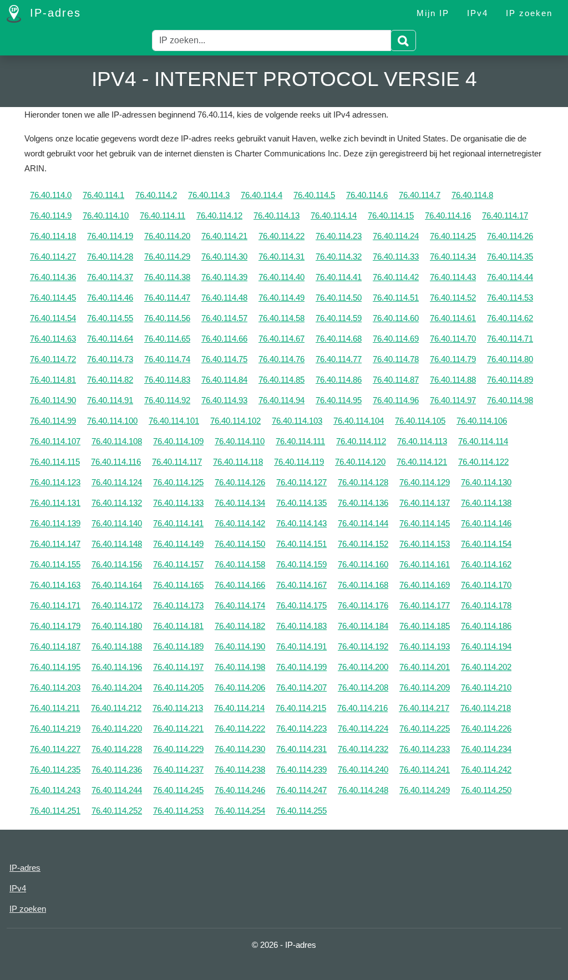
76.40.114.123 (55, 482)
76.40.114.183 (301, 626)
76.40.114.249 (424, 790)
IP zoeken (529, 13)
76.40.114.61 (453, 318)
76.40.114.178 (486, 605)
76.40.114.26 (510, 236)
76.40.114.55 (110, 318)
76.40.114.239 (301, 769)
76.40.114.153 (424, 544)
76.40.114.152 (363, 544)
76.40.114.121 (422, 461)
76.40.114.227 (55, 749)
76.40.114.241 (424, 769)
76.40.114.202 (486, 667)
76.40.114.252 (117, 810)
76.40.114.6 (367, 195)
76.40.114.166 (240, 585)
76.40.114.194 (486, 646)
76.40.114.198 (240, 667)
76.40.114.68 (339, 338)
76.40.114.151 (301, 544)
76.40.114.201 (424, 667)
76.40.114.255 (301, 810)
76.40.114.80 (510, 359)
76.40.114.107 (55, 441)
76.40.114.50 (339, 297)
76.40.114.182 (240, 626)
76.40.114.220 (117, 728)
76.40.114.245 (178, 790)
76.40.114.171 (55, 605)
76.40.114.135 (301, 502)
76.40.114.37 (110, 277)
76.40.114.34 (453, 256)
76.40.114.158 (240, 564)
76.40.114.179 (55, 626)
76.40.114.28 (110, 256)
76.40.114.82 (110, 379)
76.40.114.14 (334, 215)
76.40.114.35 (510, 256)
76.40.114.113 (422, 441)
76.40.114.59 (339, 318)
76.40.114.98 (510, 400)
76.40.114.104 (358, 420)
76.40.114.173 (178, 605)
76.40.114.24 (396, 236)
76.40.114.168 (363, 585)
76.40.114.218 (485, 708)
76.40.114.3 (209, 195)
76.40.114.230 (240, 749)
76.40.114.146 (486, 523)
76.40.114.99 (53, 420)
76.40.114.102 (235, 420)
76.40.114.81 (53, 379)
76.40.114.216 (362, 708)
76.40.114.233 (424, 749)
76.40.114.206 (240, 687)
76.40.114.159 (301, 564)
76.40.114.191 (301, 646)
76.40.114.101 (174, 420)
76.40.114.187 (55, 646)
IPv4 (477, 13)
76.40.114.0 (51, 195)
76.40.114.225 (424, 728)
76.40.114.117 (177, 461)
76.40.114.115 (55, 461)
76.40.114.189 (178, 646)
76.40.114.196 (117, 667)
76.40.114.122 (483, 461)
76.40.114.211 (55, 708)
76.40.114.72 (53, 359)
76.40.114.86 (339, 379)
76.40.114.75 (224, 359)
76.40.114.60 (396, 318)
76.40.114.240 (363, 769)
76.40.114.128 (363, 482)
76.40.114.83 (167, 379)
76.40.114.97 (453, 400)
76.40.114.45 (53, 297)
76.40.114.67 (281, 338)
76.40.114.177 (424, 605)
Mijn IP (433, 13)
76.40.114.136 (363, 502)
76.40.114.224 (363, 728)
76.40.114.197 (178, 667)
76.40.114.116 (116, 461)
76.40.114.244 (117, 790)
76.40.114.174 (240, 605)
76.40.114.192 (363, 646)
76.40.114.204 (117, 687)
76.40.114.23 (339, 236)
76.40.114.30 (224, 256)
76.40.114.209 (424, 687)
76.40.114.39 (224, 277)
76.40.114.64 (110, 338)
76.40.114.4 (261, 195)
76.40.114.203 (55, 687)
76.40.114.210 (486, 687)
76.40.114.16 (448, 215)
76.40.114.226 (486, 728)
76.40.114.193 (424, 646)
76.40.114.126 (240, 482)
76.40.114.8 (472, 195)
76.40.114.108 (117, 441)
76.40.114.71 (510, 338)
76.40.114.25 (453, 236)
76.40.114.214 (239, 708)
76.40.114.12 (219, 215)
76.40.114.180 (117, 626)
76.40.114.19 (110, 236)
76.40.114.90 (53, 400)
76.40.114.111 (300, 441)
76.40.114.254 (240, 810)
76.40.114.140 (117, 523)
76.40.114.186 (486, 626)
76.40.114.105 (420, 420)
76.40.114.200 (363, 667)
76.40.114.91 (110, 400)
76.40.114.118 (238, 461)
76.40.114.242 (486, 769)
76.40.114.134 (240, 502)
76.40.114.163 (55, 585)
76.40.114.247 (301, 790)
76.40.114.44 (510, 277)
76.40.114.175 (301, 605)
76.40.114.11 (162, 215)
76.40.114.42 (396, 277)
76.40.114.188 (117, 646)
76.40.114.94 (281, 400)
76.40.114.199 (301, 667)
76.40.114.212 (116, 708)
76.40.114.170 (486, 585)
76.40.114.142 (240, 523)
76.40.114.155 (55, 564)
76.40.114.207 (301, 687)
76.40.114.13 (276, 215)
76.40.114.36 (53, 277)
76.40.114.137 (424, 502)
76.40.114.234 (486, 749)
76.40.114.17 (505, 215)
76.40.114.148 (117, 544)
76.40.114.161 (424, 564)
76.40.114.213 (178, 708)
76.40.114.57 (224, 318)
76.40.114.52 (453, 297)
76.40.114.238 (240, 769)
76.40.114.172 (117, 605)
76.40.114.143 (301, 523)
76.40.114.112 (361, 441)
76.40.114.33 (396, 256)
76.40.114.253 (178, 810)
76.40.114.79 (453, 359)
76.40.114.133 (178, 502)
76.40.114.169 (424, 585)
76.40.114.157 (178, 564)
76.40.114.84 (224, 379)
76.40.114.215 (301, 708)
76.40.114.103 (297, 420)
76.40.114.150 (240, 544)
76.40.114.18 (53, 236)
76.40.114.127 (301, 482)
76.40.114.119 (299, 461)
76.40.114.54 (53, 318)
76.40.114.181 (178, 626)
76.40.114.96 (396, 400)
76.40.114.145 (424, 523)
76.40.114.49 (281, 297)
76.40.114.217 (424, 708)
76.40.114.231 (301, 749)
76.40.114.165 (178, 585)
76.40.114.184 (363, 626)
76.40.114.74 (167, 359)
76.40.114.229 (178, 749)
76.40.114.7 (419, 195)
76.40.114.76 (281, 359)
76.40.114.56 (167, 318)
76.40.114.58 (281, 318)
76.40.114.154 (486, 544)
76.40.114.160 (363, 564)
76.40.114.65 (167, 338)
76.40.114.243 (55, 790)
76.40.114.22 (281, 236)
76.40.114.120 (360, 461)
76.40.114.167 (301, 585)
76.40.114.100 (112, 420)
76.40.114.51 (396, 297)
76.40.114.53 (510, 297)
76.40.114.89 (510, 379)
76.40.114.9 (51, 215)
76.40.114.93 (224, 400)
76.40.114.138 (486, 502)
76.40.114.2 (156, 195)
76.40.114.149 (178, 544)
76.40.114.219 (55, 728)
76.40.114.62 (510, 318)
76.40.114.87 (396, 379)
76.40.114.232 (363, 749)
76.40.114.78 (396, 359)
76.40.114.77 (339, 359)
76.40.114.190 (240, 646)
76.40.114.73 (110, 359)
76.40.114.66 (224, 338)
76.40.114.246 (240, 790)
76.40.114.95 (339, 400)
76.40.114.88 (453, 379)
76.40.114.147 (55, 544)
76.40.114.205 (178, 687)
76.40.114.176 (363, 605)
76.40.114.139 (55, 523)
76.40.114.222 (240, 728)
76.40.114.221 (178, 728)
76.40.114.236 (117, 769)
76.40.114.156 (117, 564)
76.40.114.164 (117, 585)
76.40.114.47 (167, 297)
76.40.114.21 (224, 236)
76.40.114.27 (53, 256)
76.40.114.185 (424, 626)
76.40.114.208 (363, 687)
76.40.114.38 (167, 277)
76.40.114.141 (178, 523)
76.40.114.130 (486, 482)
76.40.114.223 (301, 728)
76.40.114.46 (110, 297)
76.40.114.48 (224, 297)
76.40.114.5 (314, 195)
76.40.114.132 (117, 502)
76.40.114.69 (396, 338)
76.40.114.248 (363, 790)
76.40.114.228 (117, 749)
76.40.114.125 (178, 482)
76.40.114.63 (53, 338)
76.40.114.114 (483, 441)
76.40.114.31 (281, 256)
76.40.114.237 (178, 769)
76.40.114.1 (103, 195)
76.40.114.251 (55, 810)
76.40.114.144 (363, 523)
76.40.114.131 (55, 502)
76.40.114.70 (453, 338)
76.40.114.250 (486, 790)
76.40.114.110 (240, 441)
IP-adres (53, 13)
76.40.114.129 (424, 482)
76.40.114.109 (178, 441)
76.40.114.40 (281, 277)
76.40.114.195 (55, 667)
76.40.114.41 (339, 277)
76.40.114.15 (391, 215)
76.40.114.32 (339, 256)
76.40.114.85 (281, 379)
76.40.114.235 (55, 769)
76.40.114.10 (106, 215)
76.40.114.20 (167, 236)
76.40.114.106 (482, 420)
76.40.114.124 (117, 482)
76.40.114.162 (486, 564)
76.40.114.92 (167, 400)
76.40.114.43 (453, 277)
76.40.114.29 (167, 256)
